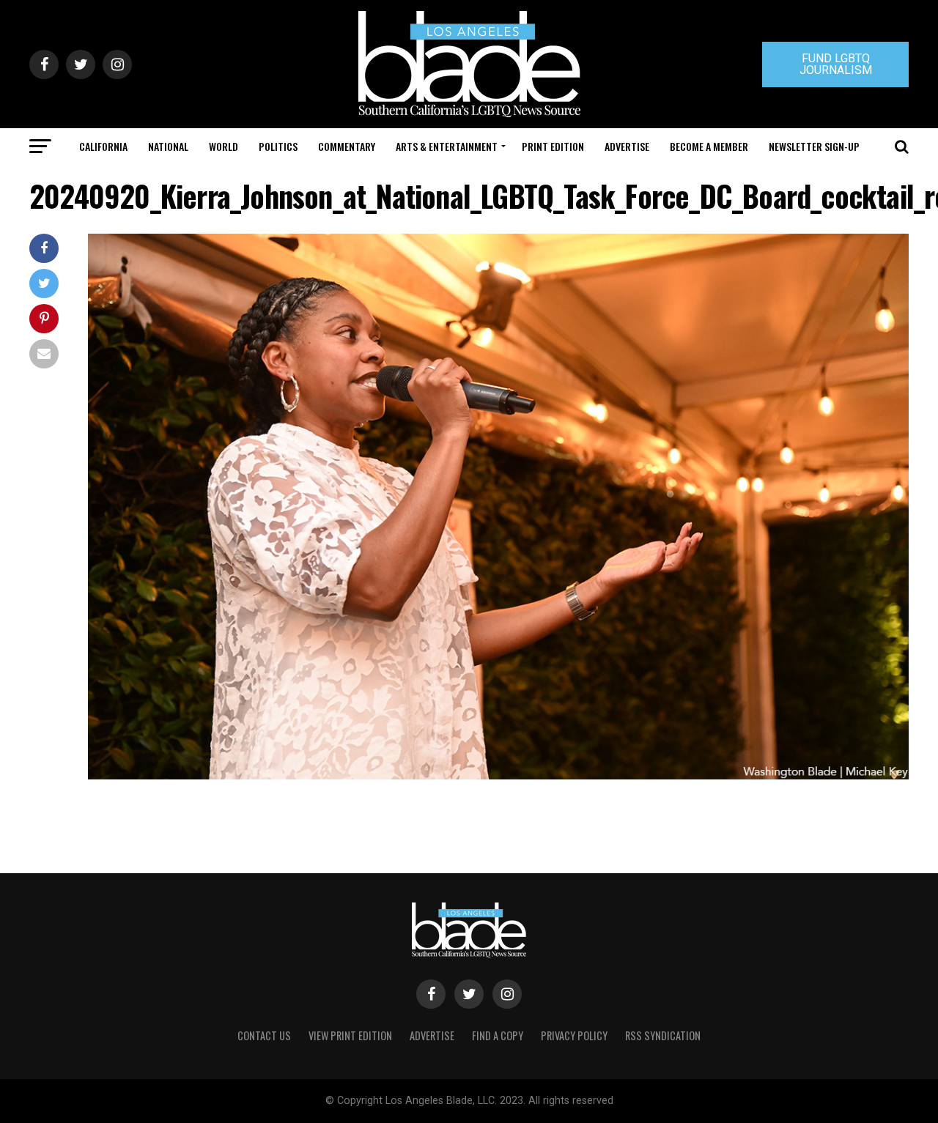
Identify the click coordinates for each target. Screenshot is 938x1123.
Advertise (627, 146)
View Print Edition (350, 1035)
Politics (278, 146)
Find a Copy (497, 1035)
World (223, 146)
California (103, 146)
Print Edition (553, 146)
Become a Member (709, 146)
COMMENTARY (346, 146)
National (168, 146)
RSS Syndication (663, 1035)
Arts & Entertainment (447, 146)
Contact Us (264, 1035)
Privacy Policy (574, 1035)
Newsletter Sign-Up (814, 146)
